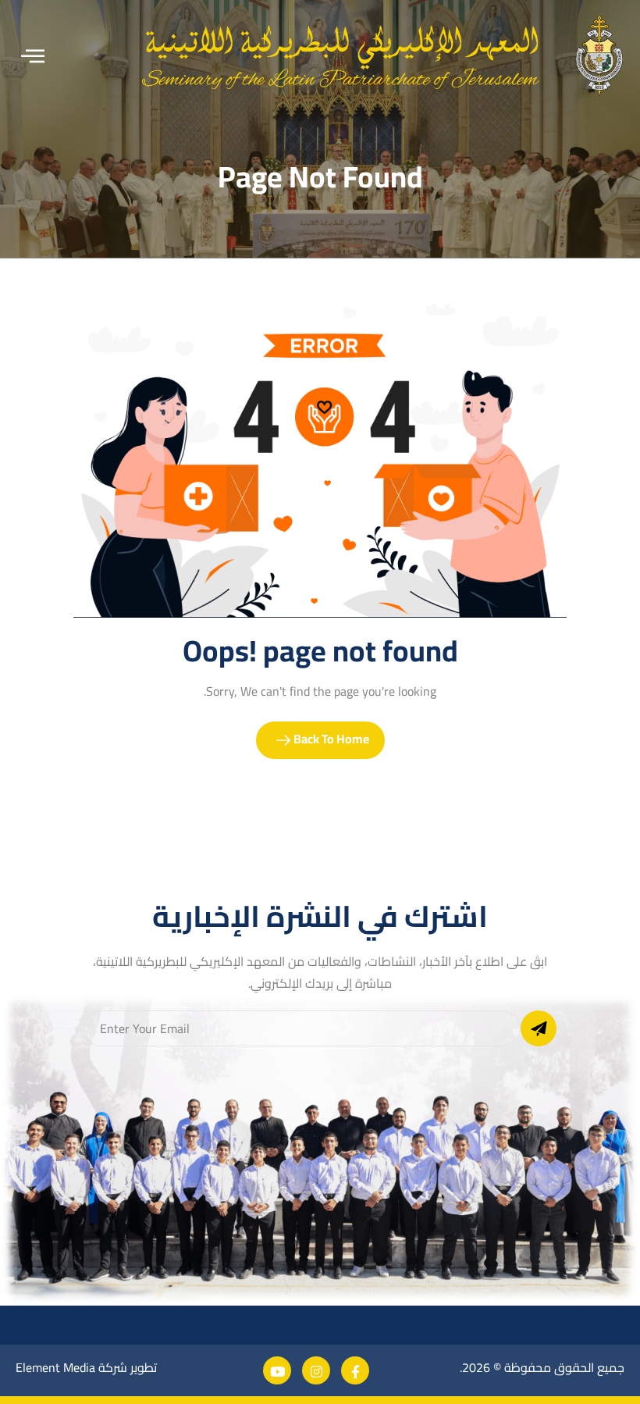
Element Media (55, 1367)
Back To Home (330, 738)
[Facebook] (355, 1370)
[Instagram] (316, 1370)
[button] (33, 57)
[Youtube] (277, 1370)
